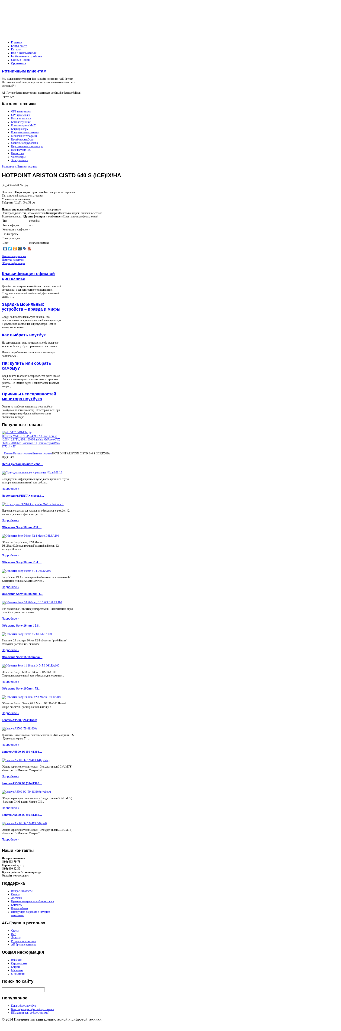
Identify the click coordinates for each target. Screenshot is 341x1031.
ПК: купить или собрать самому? (30, 1012)
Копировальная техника (25, 132)
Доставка (16, 898)
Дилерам (16, 937)
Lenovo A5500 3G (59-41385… (22, 815)
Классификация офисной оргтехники (32, 1009)
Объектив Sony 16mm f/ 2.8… (22, 625)
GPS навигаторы (21, 111)
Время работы (19, 908)
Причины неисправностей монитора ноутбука (29, 396)
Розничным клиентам (24, 71)
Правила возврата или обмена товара (32, 901)
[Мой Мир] (19, 249)
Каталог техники (22, 453)
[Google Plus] (29, 249)
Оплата (15, 894)
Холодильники (19, 160)
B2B (13, 934)
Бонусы (15, 967)
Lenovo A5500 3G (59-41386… (22, 751)
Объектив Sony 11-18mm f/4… (22, 657)
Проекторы (17, 153)
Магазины (17, 970)
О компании (18, 973)
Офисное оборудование (24, 142)
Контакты (16, 904)
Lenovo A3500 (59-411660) (19, 720)
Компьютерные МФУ (23, 125)
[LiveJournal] (24, 249)
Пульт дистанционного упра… (22, 464)
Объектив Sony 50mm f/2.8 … (22, 527)
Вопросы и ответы (21, 891)
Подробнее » (10, 488)
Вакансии (16, 960)
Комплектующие (21, 122)
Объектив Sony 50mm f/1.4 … (22, 562)
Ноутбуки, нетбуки (22, 139)
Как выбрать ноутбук (24, 335)
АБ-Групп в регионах (23, 944)
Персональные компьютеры (27, 146)
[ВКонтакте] (5, 249)
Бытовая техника (21, 118)
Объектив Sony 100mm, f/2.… (22, 688)
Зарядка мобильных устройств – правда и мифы (31, 307)
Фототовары (18, 156)
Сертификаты (19, 963)
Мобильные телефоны (24, 136)
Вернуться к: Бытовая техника (19, 166)
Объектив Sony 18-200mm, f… (22, 594)
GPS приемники (20, 115)
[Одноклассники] (15, 249)
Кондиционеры (19, 129)
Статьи (15, 930)
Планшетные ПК (21, 149)
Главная (8, 453)
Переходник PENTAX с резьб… (23, 495)
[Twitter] (10, 249)
